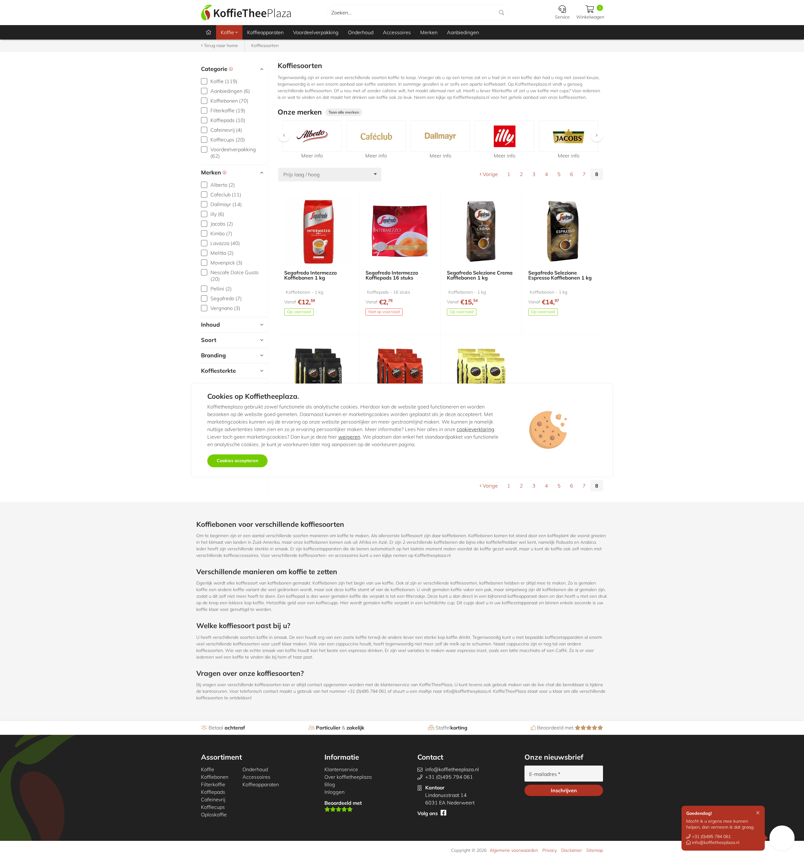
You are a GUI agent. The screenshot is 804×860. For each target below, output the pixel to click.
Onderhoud (360, 32)
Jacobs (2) (221, 224)
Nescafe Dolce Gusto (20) (234, 275)
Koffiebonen (214, 777)
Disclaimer (571, 850)
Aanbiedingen (463, 32)
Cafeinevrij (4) (226, 130)
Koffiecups (213, 807)
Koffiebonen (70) (229, 101)
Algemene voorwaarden (514, 850)
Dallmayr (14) (226, 204)
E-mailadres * (544, 774)
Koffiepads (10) (227, 120)
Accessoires (397, 32)
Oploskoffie (214, 814)
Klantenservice (341, 769)
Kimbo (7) (221, 233)
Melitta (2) (222, 253)
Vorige (489, 174)
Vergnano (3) (225, 308)
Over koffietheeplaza (348, 777)
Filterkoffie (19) (227, 110)
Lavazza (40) (225, 243)
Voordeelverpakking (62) (233, 152)
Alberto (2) (222, 185)
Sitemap (594, 850)
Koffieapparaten (265, 32)
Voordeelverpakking (316, 32)
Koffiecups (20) (227, 139)
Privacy (549, 850)
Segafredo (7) (226, 298)
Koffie (228, 32)
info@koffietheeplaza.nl (715, 842)
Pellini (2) (221, 289)
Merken (428, 32)
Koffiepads (213, 792)
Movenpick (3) (226, 262)
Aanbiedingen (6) (230, 91)
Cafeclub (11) (225, 194)
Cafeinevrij (213, 799)
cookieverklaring (475, 429)
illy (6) (217, 214)
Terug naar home (220, 45)
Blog (329, 784)
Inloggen (334, 792)
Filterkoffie (213, 784)
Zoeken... (341, 12)
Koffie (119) (223, 81)
